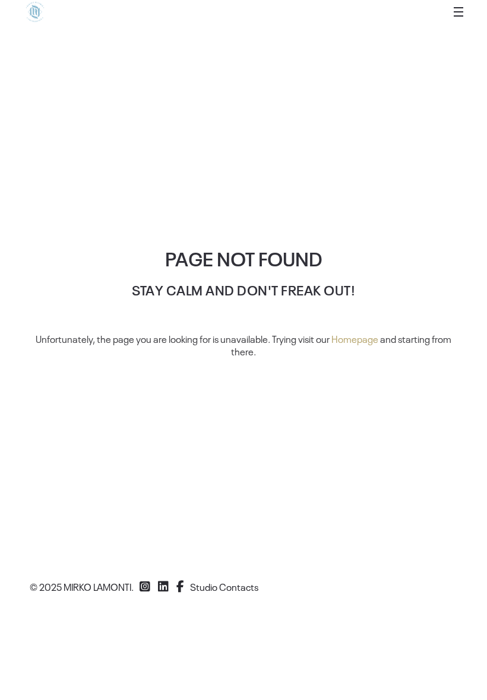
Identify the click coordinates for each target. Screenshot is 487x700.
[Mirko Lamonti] (35, 12)
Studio (203, 586)
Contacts (238, 586)
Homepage (354, 338)
